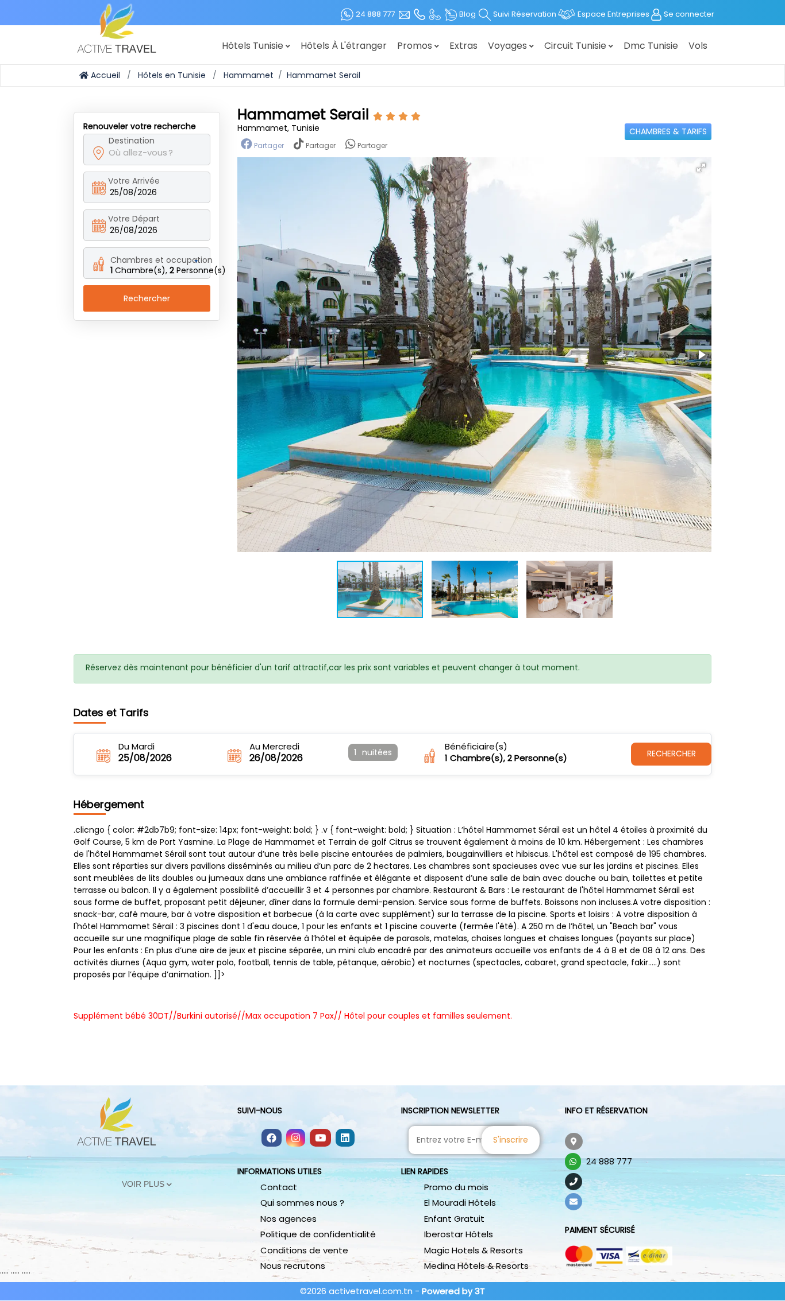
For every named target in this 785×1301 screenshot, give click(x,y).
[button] (701, 167)
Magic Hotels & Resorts (473, 1250)
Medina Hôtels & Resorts (476, 1266)
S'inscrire (510, 1139)
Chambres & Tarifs (668, 131)
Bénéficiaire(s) (476, 746)
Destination (132, 140)
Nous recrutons (292, 1266)
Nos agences (288, 1219)
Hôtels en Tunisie (172, 75)
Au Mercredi (274, 746)
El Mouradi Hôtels (460, 1203)
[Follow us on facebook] (271, 1138)
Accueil (104, 75)
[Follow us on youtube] (320, 1138)
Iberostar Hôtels (458, 1234)
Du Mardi (136, 746)
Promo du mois (456, 1187)
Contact (278, 1187)
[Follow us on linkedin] (345, 1138)
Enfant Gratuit (454, 1219)
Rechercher (147, 298)
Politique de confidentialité (318, 1234)
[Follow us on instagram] (295, 1138)
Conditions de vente (304, 1250)
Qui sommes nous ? (302, 1203)
